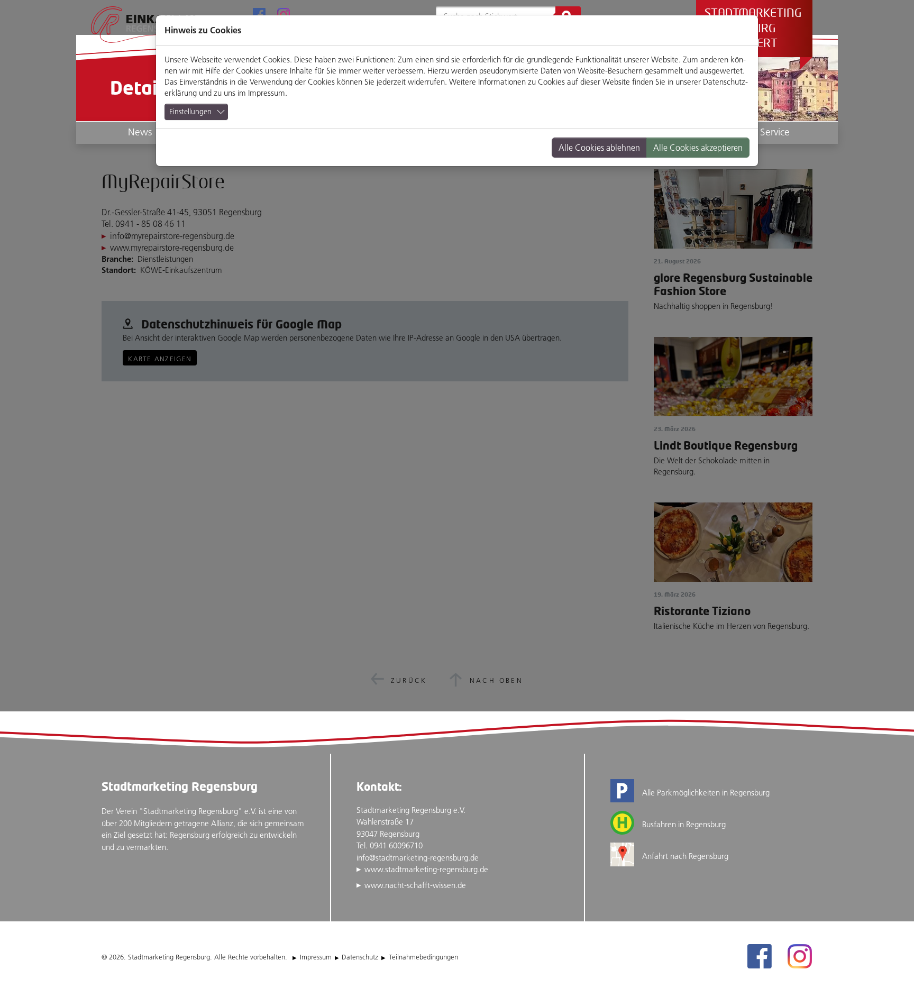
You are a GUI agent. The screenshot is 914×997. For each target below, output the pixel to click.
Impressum (266, 93)
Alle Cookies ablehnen (599, 147)
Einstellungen (190, 111)
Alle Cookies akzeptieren (698, 147)
